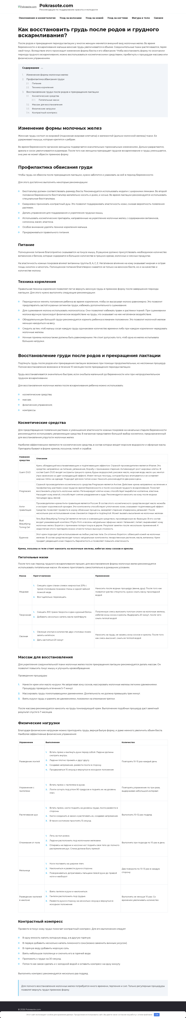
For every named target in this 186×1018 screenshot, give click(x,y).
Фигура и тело (141, 18)
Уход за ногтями (117, 18)
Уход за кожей (94, 18)
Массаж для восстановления (47, 104)
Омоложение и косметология (37, 18)
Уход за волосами (71, 18)
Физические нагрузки (43, 108)
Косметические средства (45, 96)
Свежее (158, 18)
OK (156, 1014)
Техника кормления (42, 87)
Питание (36, 83)
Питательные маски (49, 100)
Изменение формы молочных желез (47, 74)
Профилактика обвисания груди (45, 79)
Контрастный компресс (44, 112)
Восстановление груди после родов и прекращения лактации (62, 92)
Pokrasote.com (56, 5)
